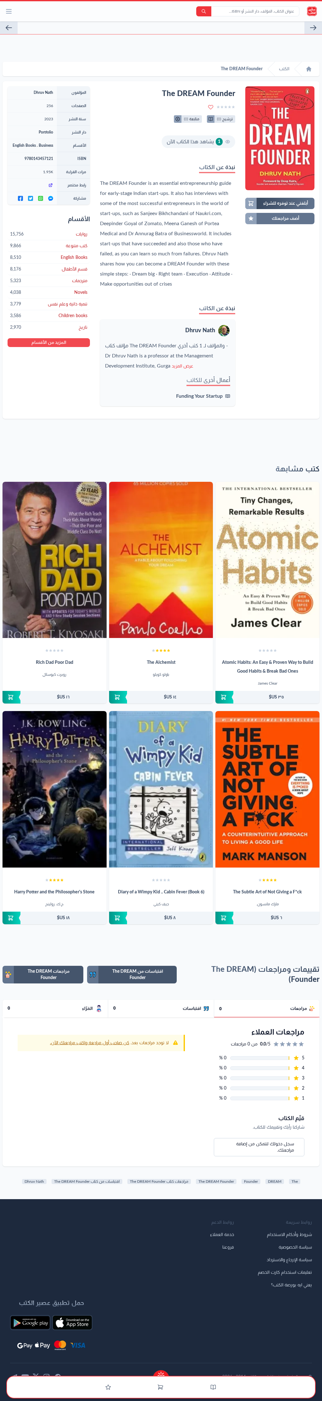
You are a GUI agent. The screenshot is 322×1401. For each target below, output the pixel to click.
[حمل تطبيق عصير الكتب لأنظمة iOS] (72, 1322)
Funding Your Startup (199, 396)
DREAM (274, 1181)
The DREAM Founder (216, 1181)
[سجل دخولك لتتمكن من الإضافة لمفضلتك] (211, 107)
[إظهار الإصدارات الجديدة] (161, 1373)
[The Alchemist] (161, 560)
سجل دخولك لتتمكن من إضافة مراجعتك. (265, 1147)
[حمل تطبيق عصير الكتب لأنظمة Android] (30, 1322)
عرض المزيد (182, 366)
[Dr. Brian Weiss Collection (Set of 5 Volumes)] (313, 27)
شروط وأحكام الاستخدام (289, 1235)
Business (46, 145)
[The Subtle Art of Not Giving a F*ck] (267, 789)
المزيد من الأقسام (48, 342)
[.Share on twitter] (30, 198)
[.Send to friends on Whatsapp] (40, 198)
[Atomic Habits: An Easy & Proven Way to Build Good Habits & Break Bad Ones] (267, 560)
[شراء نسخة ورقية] (267, 697)
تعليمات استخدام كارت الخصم (285, 1272)
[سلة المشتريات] (160, 1387)
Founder (251, 1181)
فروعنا (228, 1247)
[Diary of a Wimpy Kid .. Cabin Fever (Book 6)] (161, 789)
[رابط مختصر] (32, 185)
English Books (24, 145)
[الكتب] (213, 1387)
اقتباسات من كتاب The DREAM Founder (87, 1181)
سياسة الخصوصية (295, 1247)
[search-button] (203, 11)
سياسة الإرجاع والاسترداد (289, 1260)
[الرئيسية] (309, 69)
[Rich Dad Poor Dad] (55, 560)
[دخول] (108, 1387)
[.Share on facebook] (20, 198)
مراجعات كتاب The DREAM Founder (159, 1181)
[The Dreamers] (9, 27)
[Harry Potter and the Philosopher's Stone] (55, 789)
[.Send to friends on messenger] (50, 198)
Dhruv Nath (200, 330)
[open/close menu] (9, 11)
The (294, 1181)
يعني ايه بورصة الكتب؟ (291, 1285)
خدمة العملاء (222, 1235)
